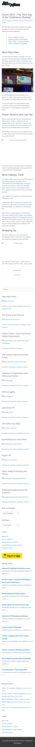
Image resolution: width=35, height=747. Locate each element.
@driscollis (5, 536)
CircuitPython (26, 213)
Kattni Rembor (19, 215)
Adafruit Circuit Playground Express (22, 217)
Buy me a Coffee (7, 539)
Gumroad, (13, 385)
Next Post (17, 275)
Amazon (25, 367)
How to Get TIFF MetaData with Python (15, 616)
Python (9, 20)
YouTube (22, 324)
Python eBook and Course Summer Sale (15, 605)
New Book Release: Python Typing (13, 593)
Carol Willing (5, 95)
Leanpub (19, 348)
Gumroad (12, 348)
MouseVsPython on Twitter (10, 542)
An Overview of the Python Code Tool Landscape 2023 (16, 185)
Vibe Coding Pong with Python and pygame (16, 658)
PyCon (5, 20)
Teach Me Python (7, 548)
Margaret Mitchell (27, 59)
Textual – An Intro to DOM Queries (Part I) (16, 650)
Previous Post (17, 270)
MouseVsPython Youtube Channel (12, 545)
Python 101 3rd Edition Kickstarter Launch (16, 568)
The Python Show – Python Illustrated (14, 670)
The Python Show (12, 324)
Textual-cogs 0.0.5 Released (11, 627)
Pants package (6, 190)
